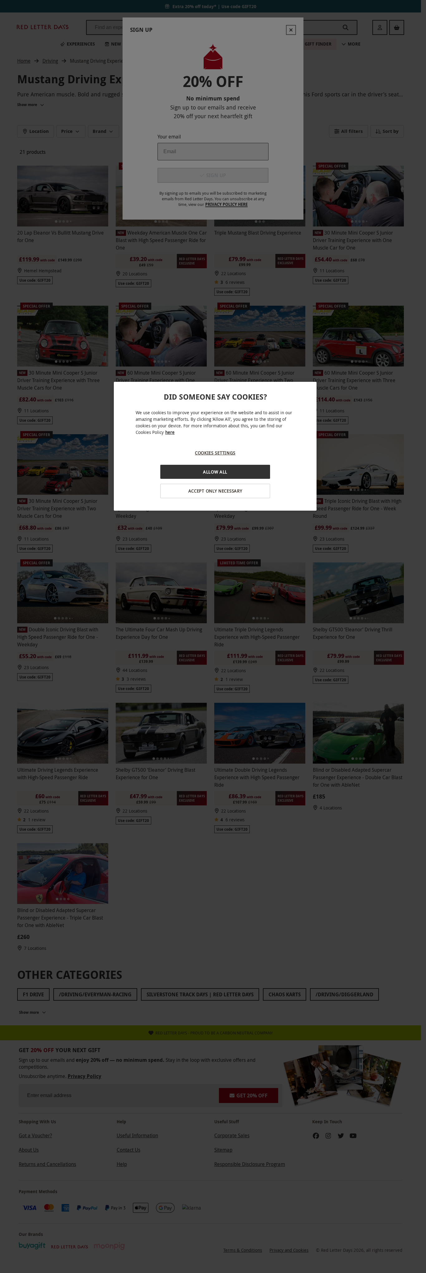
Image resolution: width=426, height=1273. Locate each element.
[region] (215, 446)
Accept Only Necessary (215, 491)
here (170, 432)
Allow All (215, 472)
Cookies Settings (215, 453)
